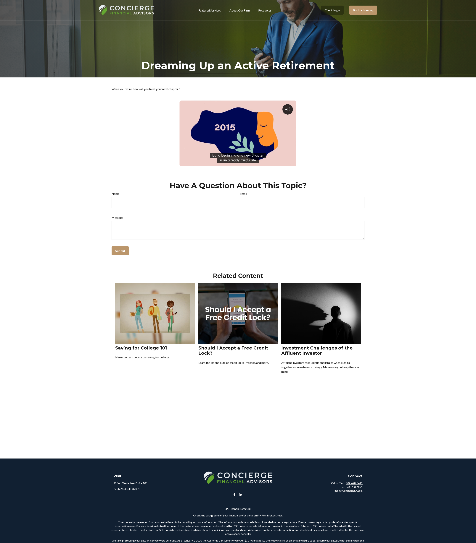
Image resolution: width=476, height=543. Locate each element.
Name (115, 193)
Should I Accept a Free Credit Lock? (233, 350)
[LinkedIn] (240, 494)
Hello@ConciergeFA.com (348, 490)
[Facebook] (234, 494)
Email (243, 193)
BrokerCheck (274, 515)
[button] (209, 10)
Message (117, 217)
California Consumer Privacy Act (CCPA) (230, 540)
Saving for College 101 (141, 348)
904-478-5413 (354, 483)
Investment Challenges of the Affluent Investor (317, 350)
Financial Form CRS (240, 508)
